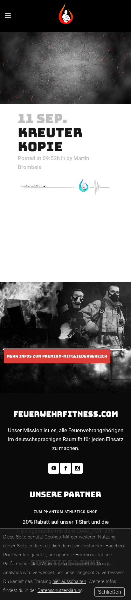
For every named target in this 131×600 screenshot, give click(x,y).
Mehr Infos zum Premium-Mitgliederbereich (57, 356)
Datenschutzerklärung (60, 590)
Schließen (109, 592)
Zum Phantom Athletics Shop (66, 512)
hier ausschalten (69, 581)
